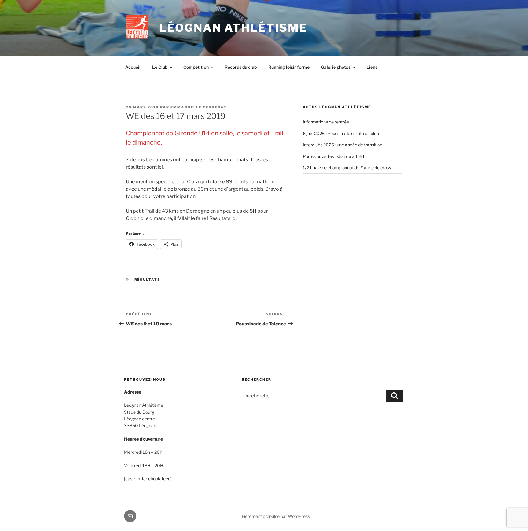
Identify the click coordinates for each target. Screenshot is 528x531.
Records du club (241, 67)
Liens (371, 67)
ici (160, 167)
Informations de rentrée (326, 121)
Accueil (133, 67)
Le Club (159, 67)
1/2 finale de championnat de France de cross (347, 167)
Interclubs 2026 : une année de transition (342, 144)
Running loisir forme (289, 67)
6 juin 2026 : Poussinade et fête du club (341, 133)
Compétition (196, 67)
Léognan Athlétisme (233, 28)
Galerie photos (335, 67)
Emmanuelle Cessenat (198, 107)
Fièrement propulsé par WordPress (276, 516)
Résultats (147, 279)
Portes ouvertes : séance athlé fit (335, 156)
